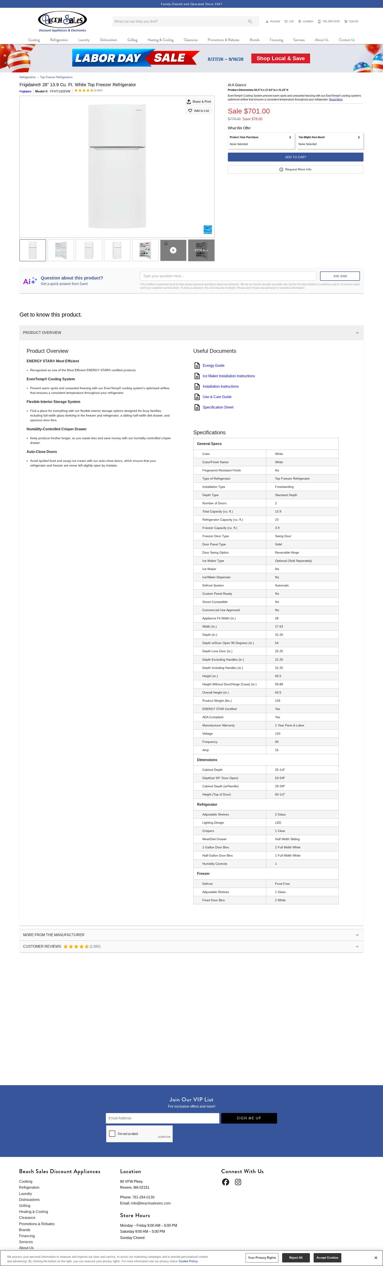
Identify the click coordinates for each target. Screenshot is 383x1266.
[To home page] (62, 21)
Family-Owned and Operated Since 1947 (191, 4)
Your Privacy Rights (262, 1257)
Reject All (296, 1257)
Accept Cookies (327, 1257)
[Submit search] (250, 22)
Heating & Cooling (160, 39)
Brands (255, 39)
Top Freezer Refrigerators (56, 77)
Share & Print (201, 101)
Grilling (132, 39)
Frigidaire (25, 91)
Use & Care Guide (217, 397)
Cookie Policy (188, 1261)
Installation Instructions (221, 386)
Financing (276, 39)
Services (299, 39)
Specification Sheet (218, 407)
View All (201, 250)
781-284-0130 (143, 1197)
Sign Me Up (249, 1118)
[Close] (376, 1258)
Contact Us (347, 39)
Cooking (34, 39)
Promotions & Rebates (223, 39)
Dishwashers (108, 39)
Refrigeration (59, 39)
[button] (267, 21)
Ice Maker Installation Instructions (229, 376)
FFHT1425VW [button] (60, 91)
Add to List (201, 110)
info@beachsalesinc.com (151, 1203)
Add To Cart (295, 157)
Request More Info (298, 169)
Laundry (84, 39)
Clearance (190, 39)
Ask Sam (340, 276)
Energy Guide (214, 365)
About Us (321, 39)
